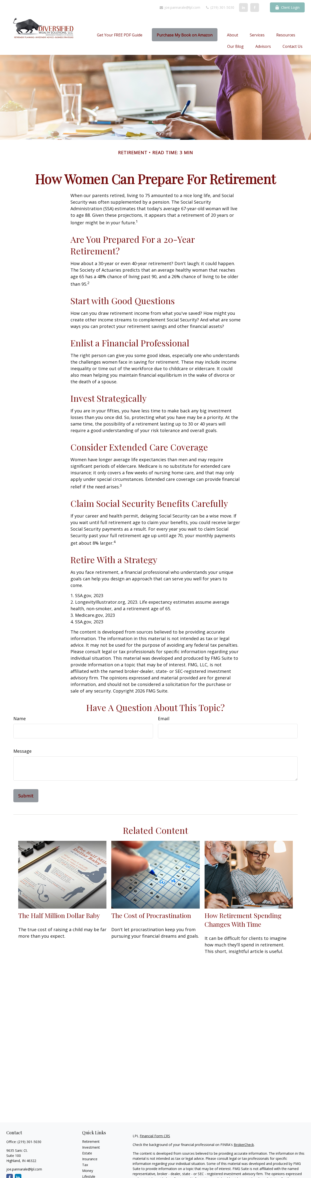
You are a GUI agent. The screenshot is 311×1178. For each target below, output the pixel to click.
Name (19, 718)
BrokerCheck (244, 1144)
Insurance (89, 1159)
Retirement (91, 1141)
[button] (120, 35)
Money (87, 1170)
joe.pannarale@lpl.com (182, 7)
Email (163, 718)
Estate (87, 1153)
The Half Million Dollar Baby (59, 915)
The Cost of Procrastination (151, 915)
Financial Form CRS (155, 1136)
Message (22, 751)
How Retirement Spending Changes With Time (243, 919)
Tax (85, 1164)
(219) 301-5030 (221, 7)
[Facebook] (254, 7)
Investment (91, 1147)
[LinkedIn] (243, 7)
